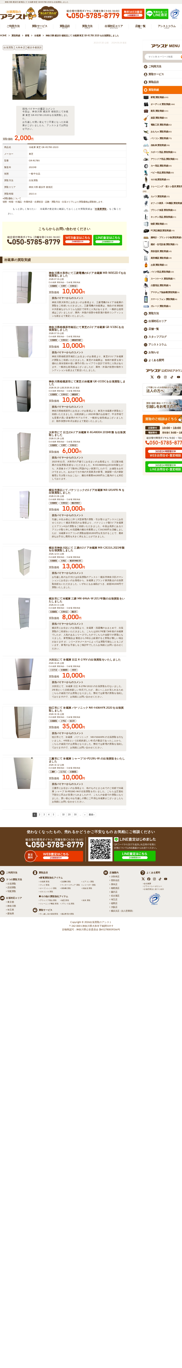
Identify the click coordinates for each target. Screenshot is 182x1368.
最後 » (91, 815)
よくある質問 (156, 360)
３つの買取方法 (14, 879)
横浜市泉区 (75, 503)
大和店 (63, 561)
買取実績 (153, 89)
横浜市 (74, 612)
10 (63, 815)
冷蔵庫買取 (101, 209)
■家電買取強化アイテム (51, 878)
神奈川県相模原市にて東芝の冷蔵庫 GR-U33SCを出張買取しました (87, 383)
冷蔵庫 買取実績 (57, 282)
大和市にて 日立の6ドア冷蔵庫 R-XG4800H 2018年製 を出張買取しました (87, 434)
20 (69, 815)
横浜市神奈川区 (75, 561)
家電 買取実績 (74, 282)
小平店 (63, 721)
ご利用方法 (154, 66)
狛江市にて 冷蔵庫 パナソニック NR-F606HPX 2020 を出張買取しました (86, 709)
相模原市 (74, 395)
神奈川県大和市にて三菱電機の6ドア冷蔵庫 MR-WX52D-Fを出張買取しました (87, 274)
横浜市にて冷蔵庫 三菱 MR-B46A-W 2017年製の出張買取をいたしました (87, 600)
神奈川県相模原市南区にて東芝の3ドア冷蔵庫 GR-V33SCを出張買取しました (86, 328)
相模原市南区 (76, 340)
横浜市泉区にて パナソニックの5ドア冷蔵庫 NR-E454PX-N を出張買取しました (87, 491)
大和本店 (73, 286)
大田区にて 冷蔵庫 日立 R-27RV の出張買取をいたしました (85, 659)
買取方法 (153, 313)
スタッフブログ (157, 336)
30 (75, 815)
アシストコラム (157, 344)
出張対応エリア (157, 321)
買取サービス (156, 74)
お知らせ (153, 352)
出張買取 (53, 286)
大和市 (63, 286)
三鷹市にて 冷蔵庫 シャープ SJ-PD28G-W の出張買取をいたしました (87, 760)
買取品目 (153, 82)
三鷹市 (52, 772)
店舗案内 (114, 872)
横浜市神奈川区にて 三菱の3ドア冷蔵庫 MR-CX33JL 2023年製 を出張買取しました (87, 549)
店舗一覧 (153, 329)
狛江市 (72, 721)
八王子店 (53, 670)
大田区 (74, 670)
